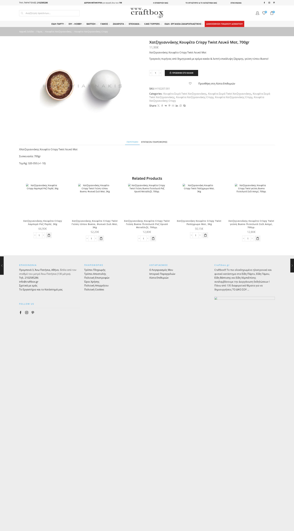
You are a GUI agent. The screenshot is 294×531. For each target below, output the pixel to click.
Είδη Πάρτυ (57, 23)
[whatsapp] (181, 105)
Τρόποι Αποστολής (95, 274)
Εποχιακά (134, 23)
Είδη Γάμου (262, 274)
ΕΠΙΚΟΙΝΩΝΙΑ (236, 3)
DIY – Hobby (75, 23)
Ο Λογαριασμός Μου (161, 270)
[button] (49, 235)
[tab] (132, 142)
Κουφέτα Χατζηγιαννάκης (58, 31)
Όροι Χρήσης (91, 281)
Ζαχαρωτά (118, 23)
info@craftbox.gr (28, 281)
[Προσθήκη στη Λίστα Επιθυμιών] (61, 190)
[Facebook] (264, 3)
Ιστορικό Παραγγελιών (162, 274)
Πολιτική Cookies (94, 289)
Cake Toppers (152, 23)
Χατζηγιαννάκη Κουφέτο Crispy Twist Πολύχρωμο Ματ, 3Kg (199, 222)
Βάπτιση (91, 23)
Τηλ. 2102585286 (28, 277)
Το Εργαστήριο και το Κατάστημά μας (41, 289)
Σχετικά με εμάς (28, 285)
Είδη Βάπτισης (222, 277)
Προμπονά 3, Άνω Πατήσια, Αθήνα (39, 270)
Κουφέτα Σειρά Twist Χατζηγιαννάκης (185, 93)
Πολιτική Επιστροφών (96, 277)
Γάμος (104, 23)
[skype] (184, 105)
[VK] (166, 105)
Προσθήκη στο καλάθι (182, 73)
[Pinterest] (274, 3)
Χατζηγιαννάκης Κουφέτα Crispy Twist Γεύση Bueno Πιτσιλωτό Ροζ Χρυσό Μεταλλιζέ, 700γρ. (147, 224)
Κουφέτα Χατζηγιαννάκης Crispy (91, 31)
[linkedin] (177, 105)
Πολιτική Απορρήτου (96, 285)
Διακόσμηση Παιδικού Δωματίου (224, 23)
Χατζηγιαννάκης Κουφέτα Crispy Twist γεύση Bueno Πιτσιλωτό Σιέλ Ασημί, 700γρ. (251, 224)
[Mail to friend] (173, 105)
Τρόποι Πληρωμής (95, 270)
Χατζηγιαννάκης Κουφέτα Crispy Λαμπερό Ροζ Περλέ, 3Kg (42, 222)
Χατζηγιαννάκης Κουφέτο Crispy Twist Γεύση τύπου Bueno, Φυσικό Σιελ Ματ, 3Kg (95, 224)
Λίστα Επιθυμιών (159, 277)
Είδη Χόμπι (242, 277)
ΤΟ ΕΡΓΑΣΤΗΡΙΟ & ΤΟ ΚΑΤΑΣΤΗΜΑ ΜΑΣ (201, 3)
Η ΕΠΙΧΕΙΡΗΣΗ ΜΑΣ (160, 3)
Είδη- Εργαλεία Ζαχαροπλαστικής (183, 23)
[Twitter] (158, 105)
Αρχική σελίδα (26, 31)
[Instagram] (269, 3)
